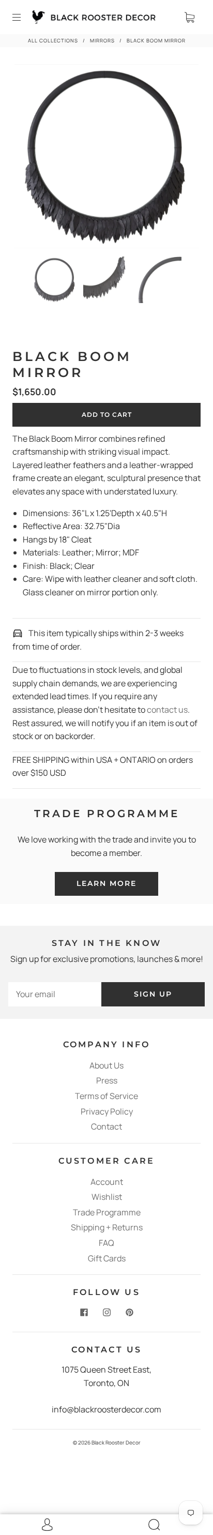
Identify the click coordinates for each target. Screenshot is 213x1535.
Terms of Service (106, 1096)
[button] (32, 158)
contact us (167, 709)
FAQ (106, 1242)
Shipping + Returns (107, 1227)
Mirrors (102, 40)
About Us (106, 1065)
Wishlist (107, 1196)
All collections (53, 40)
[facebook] (83, 1312)
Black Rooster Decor (116, 1442)
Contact (106, 1126)
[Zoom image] (106, 158)
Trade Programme (107, 1212)
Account (106, 1181)
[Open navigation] (23, 17)
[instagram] (106, 1312)
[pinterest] (129, 1312)
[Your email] (54, 994)
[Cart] (189, 17)
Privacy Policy (107, 1111)
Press (106, 1080)
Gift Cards (107, 1258)
